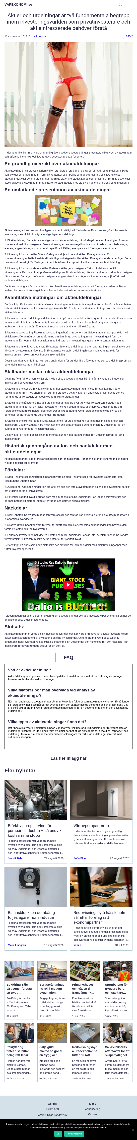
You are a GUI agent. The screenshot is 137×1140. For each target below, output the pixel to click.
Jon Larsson (38, 36)
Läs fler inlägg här (69, 758)
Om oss (92, 1114)
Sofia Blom (80, 858)
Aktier (129, 36)
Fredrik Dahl (15, 858)
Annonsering (92, 1109)
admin (77, 945)
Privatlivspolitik (74, 1133)
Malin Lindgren (17, 945)
